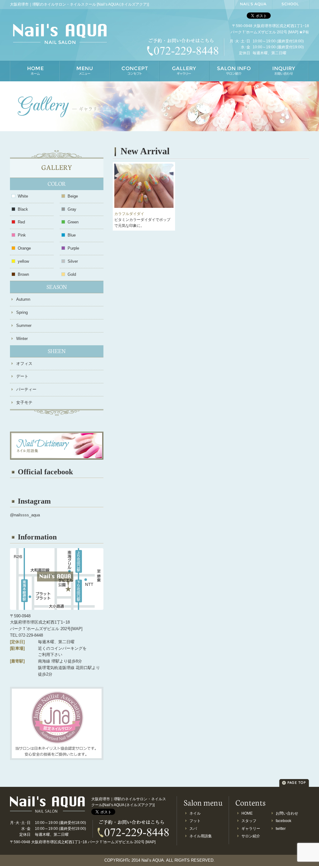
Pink (22, 235)
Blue (72, 235)
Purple (73, 248)
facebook (283, 821)
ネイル (195, 813)
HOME (247, 813)
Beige (73, 196)
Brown (23, 274)
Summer (23, 325)
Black (23, 209)
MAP (293, 32)
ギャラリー (250, 828)
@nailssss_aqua (25, 515)
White (23, 196)
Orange (24, 248)
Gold (72, 274)
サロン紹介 (250, 836)
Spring (22, 312)
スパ (193, 828)
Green (73, 222)
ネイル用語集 (200, 836)
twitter (281, 828)
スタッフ (248, 821)
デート (22, 376)
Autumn (23, 299)
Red (21, 222)
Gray (72, 209)
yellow (23, 261)
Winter (22, 338)
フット (195, 821)
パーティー (26, 389)
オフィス (24, 363)
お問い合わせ (287, 813)
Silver (73, 261)
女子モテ (24, 402)
